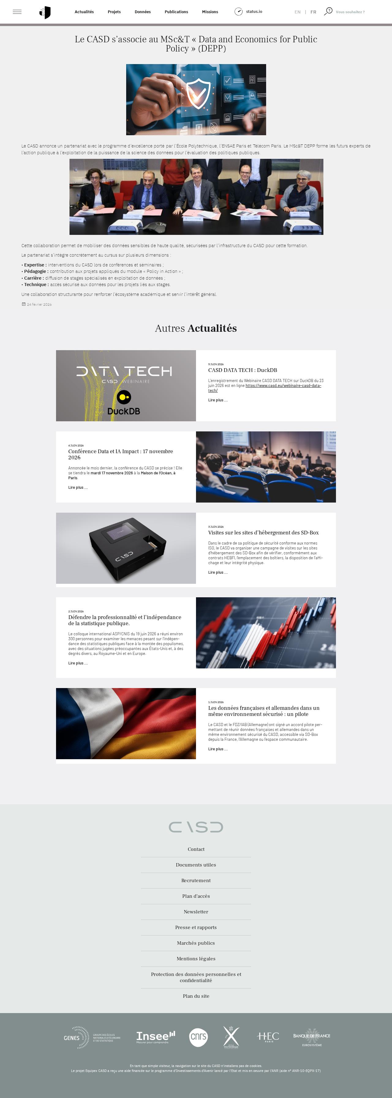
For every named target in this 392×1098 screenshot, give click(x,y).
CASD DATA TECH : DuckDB (242, 370)
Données (143, 12)
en (298, 12)
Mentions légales (196, 958)
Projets (114, 12)
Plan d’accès (196, 896)
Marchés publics (196, 943)
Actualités (84, 12)
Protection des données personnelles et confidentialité (196, 977)
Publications (176, 12)
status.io (254, 11)
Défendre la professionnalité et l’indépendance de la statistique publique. (124, 620)
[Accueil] (45, 13)
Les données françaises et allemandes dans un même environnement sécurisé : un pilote (264, 711)
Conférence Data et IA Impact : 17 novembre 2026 (120, 454)
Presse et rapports (196, 927)
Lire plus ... (218, 399)
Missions (210, 12)
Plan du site (196, 996)
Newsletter (196, 912)
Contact (196, 849)
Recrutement (196, 880)
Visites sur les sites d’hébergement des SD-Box (263, 532)
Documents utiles (196, 865)
